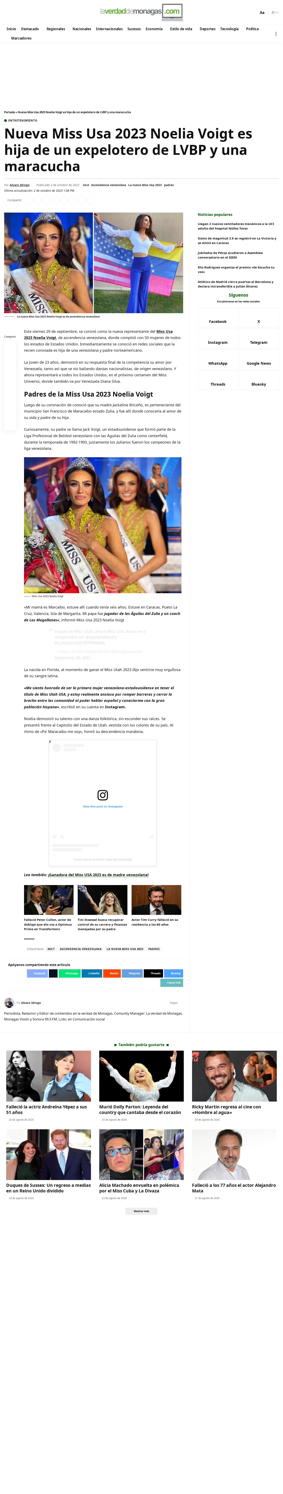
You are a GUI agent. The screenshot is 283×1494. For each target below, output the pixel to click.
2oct (86, 185)
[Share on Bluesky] (10, 415)
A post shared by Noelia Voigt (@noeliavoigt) (103, 859)
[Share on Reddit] (64, 200)
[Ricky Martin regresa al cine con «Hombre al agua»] (234, 1076)
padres (169, 185)
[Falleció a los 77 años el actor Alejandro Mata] (234, 1154)
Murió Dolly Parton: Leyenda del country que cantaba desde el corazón (140, 1109)
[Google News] (19, 12)
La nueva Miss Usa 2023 (145, 185)
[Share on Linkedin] (55, 200)
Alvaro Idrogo (20, 185)
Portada (9, 112)
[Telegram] (30, 12)
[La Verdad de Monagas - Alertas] (141, 12)
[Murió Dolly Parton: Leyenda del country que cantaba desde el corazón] (141, 1076)
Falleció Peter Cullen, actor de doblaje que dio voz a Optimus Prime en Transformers (48, 924)
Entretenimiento (22, 120)
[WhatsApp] (36, 12)
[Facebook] (8, 12)
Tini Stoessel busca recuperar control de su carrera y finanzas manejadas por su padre (102, 924)
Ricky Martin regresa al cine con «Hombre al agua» (226, 1109)
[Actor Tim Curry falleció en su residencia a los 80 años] (156, 900)
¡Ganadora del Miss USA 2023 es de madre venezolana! (98, 874)
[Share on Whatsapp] (46, 200)
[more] (276, 33)
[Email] (10, 425)
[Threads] (41, 12)
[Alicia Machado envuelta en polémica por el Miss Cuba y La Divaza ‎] (141, 1154)
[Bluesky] (47, 12)
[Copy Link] (91, 200)
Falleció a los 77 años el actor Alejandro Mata (234, 1188)
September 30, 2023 (72, 657)
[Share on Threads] (82, 200)
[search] (255, 12)
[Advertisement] (141, 73)
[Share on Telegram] (73, 200)
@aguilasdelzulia (101, 636)
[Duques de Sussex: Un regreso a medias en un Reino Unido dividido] (48, 1154)
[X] (13, 12)
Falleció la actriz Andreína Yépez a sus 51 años (46, 1109)
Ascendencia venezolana (108, 185)
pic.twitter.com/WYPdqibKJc (79, 642)
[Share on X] (37, 200)
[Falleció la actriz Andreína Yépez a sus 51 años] (48, 1076)
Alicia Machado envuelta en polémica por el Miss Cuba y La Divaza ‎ (139, 1188)
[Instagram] (25, 12)
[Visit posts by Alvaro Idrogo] (9, 1003)
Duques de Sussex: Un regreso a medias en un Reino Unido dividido (48, 1188)
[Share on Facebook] (28, 200)
